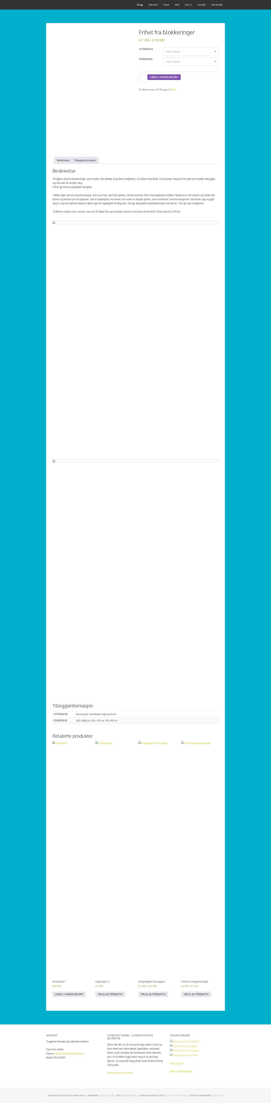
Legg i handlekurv (164, 77)
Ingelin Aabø (107, 1095)
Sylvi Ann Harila (69, 4)
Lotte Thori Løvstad (177, 1095)
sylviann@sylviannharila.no (69, 1053)
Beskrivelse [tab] (63, 160)
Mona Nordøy (129, 1095)
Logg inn (218, 1095)
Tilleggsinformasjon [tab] (85, 160)
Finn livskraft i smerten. (120, 1072)
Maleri (173, 89)
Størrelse (145, 59)
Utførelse (146, 49)
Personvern (176, 1063)
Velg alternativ (110, 994)
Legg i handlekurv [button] (69, 994)
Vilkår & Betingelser (181, 1071)
